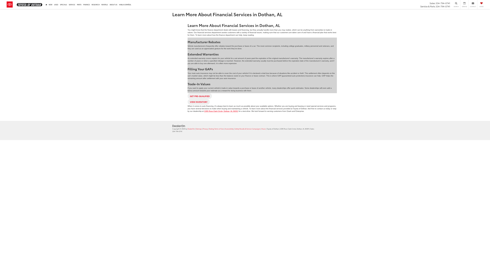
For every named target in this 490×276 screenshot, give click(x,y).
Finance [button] (86, 4)
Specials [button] (63, 4)
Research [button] (96, 4)
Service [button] (72, 4)
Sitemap (199, 129)
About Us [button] (113, 4)
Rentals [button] (104, 4)
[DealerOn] (178, 125)
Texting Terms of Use (216, 129)
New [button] (50, 4)
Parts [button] (79, 4)
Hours (263, 129)
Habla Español (125, 4)
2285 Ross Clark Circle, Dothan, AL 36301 (221, 111)
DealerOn (191, 129)
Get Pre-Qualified (200, 96)
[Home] (46, 4)
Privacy (205, 129)
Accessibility (229, 129)
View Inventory (198, 101)
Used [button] (56, 4)
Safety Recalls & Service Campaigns (247, 129)
